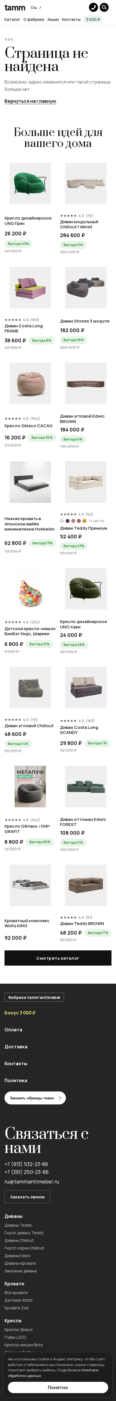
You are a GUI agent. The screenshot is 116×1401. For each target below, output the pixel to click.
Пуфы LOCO (15, 1337)
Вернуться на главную (30, 101)
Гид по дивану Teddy (24, 1232)
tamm (15, 7)
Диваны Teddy (18, 1225)
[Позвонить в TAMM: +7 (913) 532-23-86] (93, 7)
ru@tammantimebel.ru (32, 1181)
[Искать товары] (104, 7)
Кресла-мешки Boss (24, 1344)
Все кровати (16, 1292)
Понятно (58, 1387)
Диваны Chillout (19, 1240)
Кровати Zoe (17, 1307)
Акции (53, 19)
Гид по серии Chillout (24, 1248)
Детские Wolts (19, 1300)
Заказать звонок (27, 1197)
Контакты (71, 19)
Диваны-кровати (20, 1263)
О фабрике (33, 19)
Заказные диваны (21, 1270)
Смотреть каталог (57, 958)
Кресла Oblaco (19, 1329)
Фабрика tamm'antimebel (34, 997)
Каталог (12, 19)
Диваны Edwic (18, 1255)
